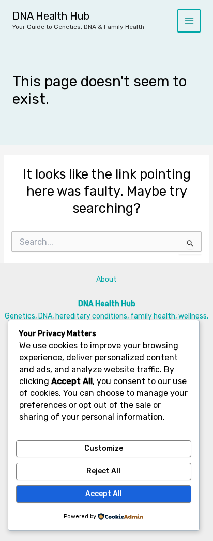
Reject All (103, 471)
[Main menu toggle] (189, 21)
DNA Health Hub (50, 16)
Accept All (103, 493)
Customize (103, 448)
